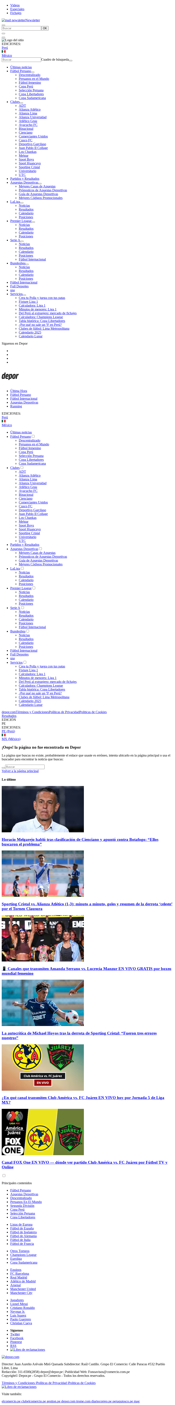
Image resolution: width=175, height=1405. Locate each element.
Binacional (26, 128)
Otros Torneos (19, 1251)
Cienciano (25, 132)
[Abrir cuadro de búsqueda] (3, 25)
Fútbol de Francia (22, 1243)
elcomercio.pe (11, 1401)
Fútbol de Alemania (23, 1236)
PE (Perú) (8, 731)
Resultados (26, 209)
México (7, 55)
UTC (22, 175)
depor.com (9, 712)
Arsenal (15, 1285)
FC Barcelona (19, 1273)
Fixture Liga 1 (28, 301)
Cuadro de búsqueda (55, 59)
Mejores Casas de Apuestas (37, 186)
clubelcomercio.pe (33, 1401)
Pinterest (16, 1342)
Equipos (15, 1270)
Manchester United (23, 1289)
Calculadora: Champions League (41, 317)
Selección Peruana (31, 90)
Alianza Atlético (30, 109)
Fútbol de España (22, 1228)
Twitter (15, 1334)
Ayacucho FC (28, 125)
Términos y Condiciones (32, 712)
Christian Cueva (21, 1323)
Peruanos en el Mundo (34, 78)
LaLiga (15, 201)
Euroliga (16, 1258)
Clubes (15, 102)
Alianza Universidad (33, 117)
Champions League (23, 1255)
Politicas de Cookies (93, 712)
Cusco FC (25, 140)
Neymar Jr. (17, 1311)
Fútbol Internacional (32, 259)
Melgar (23, 155)
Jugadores (17, 1300)
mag (137, 1401)
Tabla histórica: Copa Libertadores (42, 321)
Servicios (16, 294)
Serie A (15, 240)
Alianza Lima (28, 113)
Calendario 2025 (30, 332)
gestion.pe (53, 1401)
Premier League (21, 221)
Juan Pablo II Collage (33, 148)
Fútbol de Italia (20, 1240)
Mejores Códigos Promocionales (41, 198)
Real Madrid (18, 1277)
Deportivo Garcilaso (32, 144)
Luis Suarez (18, 1315)
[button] (87, 724)
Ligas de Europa (21, 1224)
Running (16, 406)
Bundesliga (17, 263)
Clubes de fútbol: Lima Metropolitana (44, 328)
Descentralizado (29, 75)
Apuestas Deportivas (24, 182)
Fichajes (15, 13)
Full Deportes (19, 286)
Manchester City (21, 1293)
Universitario (27, 171)
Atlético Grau (28, 121)
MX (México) (11, 739)
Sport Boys (26, 159)
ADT (22, 105)
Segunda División (22, 1205)
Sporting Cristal (29, 167)
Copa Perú (26, 86)
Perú (5, 48)
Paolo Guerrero (20, 1319)
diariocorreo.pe (101, 1401)
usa (12, 290)
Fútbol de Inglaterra (23, 1232)
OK (45, 28)
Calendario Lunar (30, 336)
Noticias (24, 205)
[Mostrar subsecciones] (32, 72)
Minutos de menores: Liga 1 (38, 309)
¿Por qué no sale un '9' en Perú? (40, 324)
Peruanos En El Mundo (26, 1202)
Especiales (17, 9)
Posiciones (26, 217)
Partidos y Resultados (24, 178)
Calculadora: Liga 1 (32, 305)
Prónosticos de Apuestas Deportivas (43, 190)
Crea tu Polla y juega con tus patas (42, 298)
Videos (15, 5)
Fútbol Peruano (20, 71)
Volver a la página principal (20, 771)
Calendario (26, 213)
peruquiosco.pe (122, 1401)
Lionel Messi (19, 1304)
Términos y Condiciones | (19, 1383)
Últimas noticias (21, 67)
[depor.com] (10, 383)
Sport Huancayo (30, 163)
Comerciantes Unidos (33, 136)
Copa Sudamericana (32, 98)
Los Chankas (27, 152)
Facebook (16, 1338)
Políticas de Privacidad (64, 712)
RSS (13, 1346)
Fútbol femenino (30, 82)
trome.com (83, 1401)
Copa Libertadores (31, 94)
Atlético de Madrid (23, 1281)
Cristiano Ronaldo (22, 1308)
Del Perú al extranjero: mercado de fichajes (48, 313)
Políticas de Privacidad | (52, 1383)
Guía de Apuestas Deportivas (38, 194)
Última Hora (18, 391)
